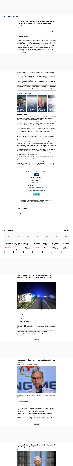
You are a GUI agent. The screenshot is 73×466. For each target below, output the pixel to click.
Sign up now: (19, 25)
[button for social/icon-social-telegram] (50, 31)
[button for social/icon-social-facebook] (53, 31)
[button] (64, 16)
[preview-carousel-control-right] (55, 103)
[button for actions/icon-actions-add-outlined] (22, 314)
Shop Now (9, 252)
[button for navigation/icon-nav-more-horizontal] (55, 31)
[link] (10, 16)
